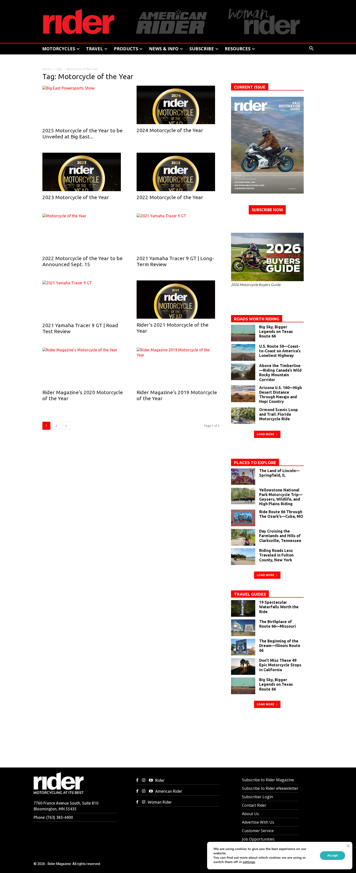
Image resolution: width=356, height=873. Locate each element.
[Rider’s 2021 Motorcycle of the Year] (178, 299)
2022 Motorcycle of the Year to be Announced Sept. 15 (82, 261)
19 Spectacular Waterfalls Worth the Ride (279, 607)
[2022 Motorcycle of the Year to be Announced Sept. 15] (83, 232)
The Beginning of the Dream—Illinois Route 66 (279, 645)
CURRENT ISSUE (249, 87)
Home (46, 69)
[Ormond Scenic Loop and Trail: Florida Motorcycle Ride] (243, 415)
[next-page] (66, 426)
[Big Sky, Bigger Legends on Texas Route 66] (243, 333)
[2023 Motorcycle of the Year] (83, 172)
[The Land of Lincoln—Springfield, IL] (243, 476)
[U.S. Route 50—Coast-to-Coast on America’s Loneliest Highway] (243, 352)
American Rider (168, 791)
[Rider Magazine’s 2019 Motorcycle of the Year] (178, 366)
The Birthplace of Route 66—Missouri (277, 623)
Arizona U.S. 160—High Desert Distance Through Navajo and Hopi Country (280, 394)
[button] (311, 48)
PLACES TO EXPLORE (255, 462)
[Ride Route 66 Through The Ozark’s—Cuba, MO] (243, 518)
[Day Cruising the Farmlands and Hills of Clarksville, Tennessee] (243, 537)
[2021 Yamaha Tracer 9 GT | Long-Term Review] (178, 232)
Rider (159, 780)
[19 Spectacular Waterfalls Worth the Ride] (243, 608)
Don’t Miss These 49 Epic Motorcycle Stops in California (280, 665)
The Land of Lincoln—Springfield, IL (279, 472)
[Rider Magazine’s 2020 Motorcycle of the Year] (83, 366)
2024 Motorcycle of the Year (170, 130)
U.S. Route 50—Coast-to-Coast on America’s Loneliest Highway (280, 351)
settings (249, 862)
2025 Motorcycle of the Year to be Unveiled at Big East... (82, 133)
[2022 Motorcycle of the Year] (178, 172)
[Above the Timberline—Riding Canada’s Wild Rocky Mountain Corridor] (243, 371)
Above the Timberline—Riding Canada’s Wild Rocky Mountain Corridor (280, 372)
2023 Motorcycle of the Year (75, 197)
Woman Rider (160, 802)
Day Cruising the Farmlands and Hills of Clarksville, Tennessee (280, 535)
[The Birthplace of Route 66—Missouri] (243, 627)
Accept (332, 855)
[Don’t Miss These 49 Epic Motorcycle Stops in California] (243, 666)
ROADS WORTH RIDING (256, 318)
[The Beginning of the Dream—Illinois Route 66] (243, 647)
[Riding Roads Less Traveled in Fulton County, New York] (243, 556)
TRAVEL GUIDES (250, 594)
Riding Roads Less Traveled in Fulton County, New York (276, 555)
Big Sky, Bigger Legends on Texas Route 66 (276, 331)
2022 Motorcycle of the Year (170, 197)
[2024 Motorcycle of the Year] (178, 105)
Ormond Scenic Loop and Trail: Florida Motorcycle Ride (278, 414)
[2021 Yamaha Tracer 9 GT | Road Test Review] (83, 299)
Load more (265, 434)
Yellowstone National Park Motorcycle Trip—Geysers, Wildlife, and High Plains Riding (280, 497)
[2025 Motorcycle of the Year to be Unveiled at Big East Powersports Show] (83, 105)
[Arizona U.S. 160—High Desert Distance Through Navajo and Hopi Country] (243, 393)
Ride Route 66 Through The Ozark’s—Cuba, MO (281, 514)
